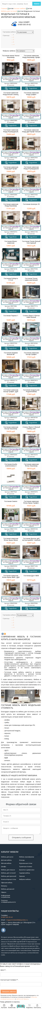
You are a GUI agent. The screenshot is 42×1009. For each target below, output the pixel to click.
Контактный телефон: (9, 980)
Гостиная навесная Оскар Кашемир (10, 428)
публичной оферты (22, 999)
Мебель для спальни (8, 870)
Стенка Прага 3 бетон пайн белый (31, 316)
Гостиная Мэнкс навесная (11, 242)
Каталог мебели (20, 8)
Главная (4, 8)
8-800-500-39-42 (24, 24)
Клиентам (11, 1007)
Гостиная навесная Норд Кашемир (10, 205)
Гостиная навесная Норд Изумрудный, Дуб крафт (11, 131)
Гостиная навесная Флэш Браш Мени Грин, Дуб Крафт (10, 540)
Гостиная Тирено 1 (10, 316)
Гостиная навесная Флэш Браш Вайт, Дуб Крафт (10, 577)
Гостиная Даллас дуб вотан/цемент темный (31, 539)
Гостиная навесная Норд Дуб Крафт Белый (31, 131)
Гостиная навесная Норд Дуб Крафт (10, 168)
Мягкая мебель (6, 863)
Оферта (3, 892)
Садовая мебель (24, 873)
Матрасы (4, 886)
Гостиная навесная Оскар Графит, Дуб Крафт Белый (10, 391)
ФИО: (3, 970)
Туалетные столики (25, 866)
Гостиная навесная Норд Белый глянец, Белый (11, 94)
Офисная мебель (6, 883)
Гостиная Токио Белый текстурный (31, 242)
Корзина (29, 1006)
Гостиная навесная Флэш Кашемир (31, 465)
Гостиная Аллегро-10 (31, 204)
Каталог (4, 1007)
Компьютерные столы (8, 879)
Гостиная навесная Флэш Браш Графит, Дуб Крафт (31, 503)
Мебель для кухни (7, 857)
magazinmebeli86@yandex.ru (17, 920)
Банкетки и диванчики (26, 870)
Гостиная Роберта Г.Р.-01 (11, 279)
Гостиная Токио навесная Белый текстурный (31, 280)
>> (14, 44)
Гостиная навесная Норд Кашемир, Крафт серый (31, 57)
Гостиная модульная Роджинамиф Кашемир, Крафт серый (31, 392)
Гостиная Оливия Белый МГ (11, 353)
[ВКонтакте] (3, 633)
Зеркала (22, 876)
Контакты (37, 1007)
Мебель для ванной (7, 889)
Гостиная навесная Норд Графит (31, 93)
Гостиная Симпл (10, 501)
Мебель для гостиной (9, 11)
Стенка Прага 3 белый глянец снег (31, 428)
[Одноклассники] (5, 633)
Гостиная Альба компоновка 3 (11, 465)
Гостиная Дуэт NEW (31, 576)
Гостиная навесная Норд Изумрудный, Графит (31, 168)
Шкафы (3, 866)
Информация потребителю (5, 896)
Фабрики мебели (25, 879)
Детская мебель (6, 860)
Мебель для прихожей (8, 876)
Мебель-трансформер (26, 857)
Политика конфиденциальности (8, 901)
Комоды (22, 860)
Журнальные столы (25, 863)
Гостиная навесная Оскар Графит (31, 353)
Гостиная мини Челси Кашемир (10, 56)
